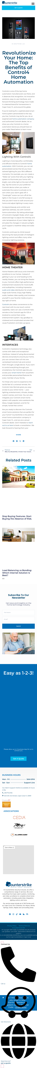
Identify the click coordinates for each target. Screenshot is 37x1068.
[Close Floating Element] (2, 942)
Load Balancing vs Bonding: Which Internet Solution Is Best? (17, 573)
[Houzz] (23, 914)
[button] (14, 441)
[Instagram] (13, 914)
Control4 (5, 304)
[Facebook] (10, 914)
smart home (16, 373)
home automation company (23, 119)
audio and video (8, 290)
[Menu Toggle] (33, 3)
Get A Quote (6, 1063)
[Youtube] (20, 914)
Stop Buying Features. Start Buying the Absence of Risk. (17, 517)
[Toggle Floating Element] (2, 1066)
